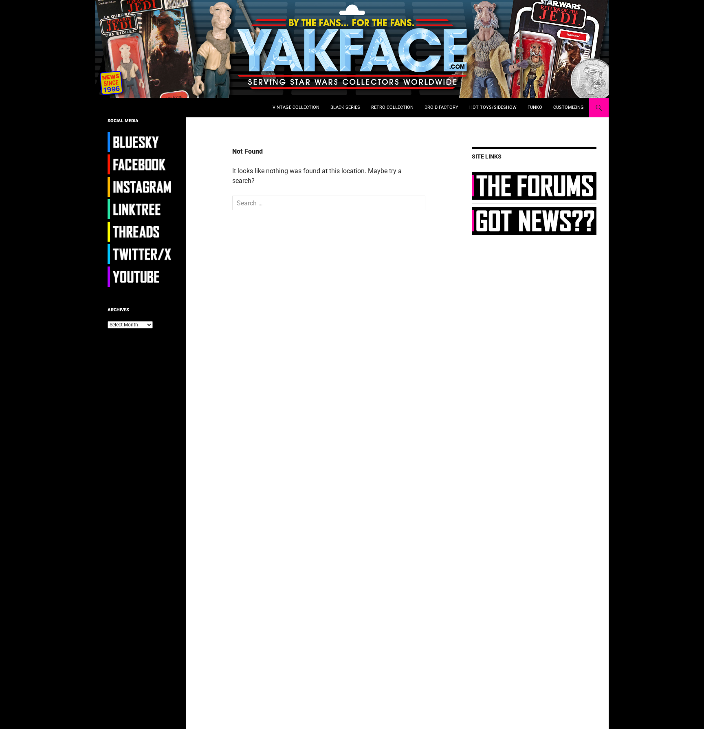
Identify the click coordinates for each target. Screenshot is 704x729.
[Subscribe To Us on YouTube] (141, 276)
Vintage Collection (296, 107)
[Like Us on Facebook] (141, 164)
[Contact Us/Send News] (534, 220)
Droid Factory (441, 107)
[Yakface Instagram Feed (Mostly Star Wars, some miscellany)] (141, 186)
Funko (535, 107)
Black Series (345, 107)
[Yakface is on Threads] (141, 231)
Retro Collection (392, 107)
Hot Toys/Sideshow (493, 107)
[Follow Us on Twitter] (141, 254)
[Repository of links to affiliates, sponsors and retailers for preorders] (141, 209)
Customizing (568, 107)
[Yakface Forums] (534, 185)
